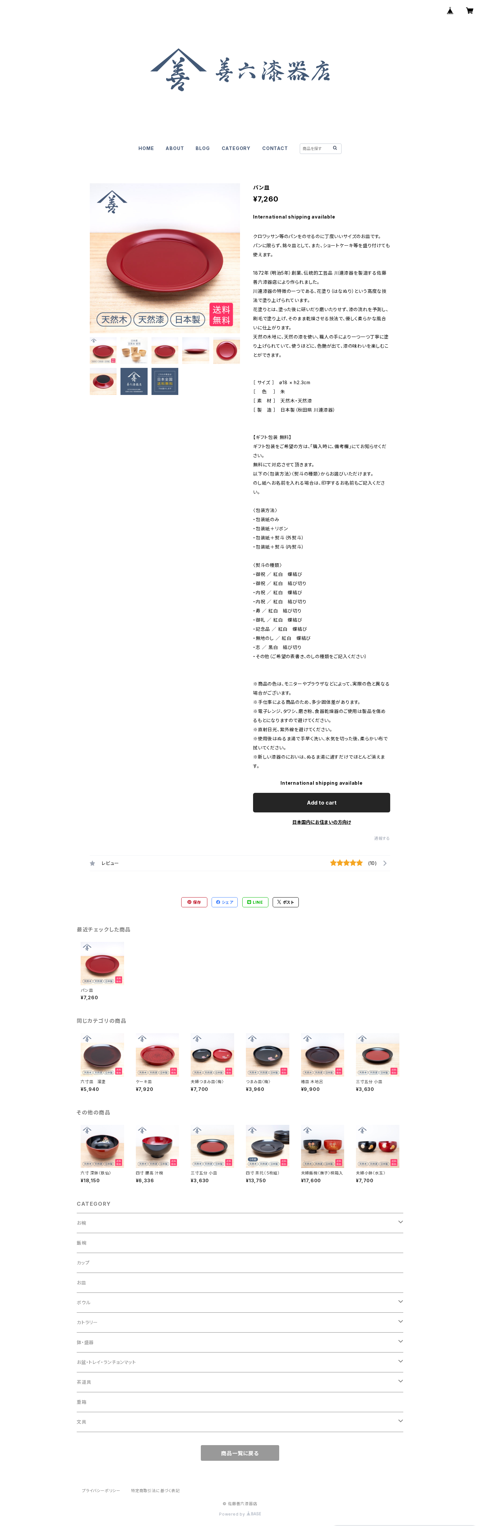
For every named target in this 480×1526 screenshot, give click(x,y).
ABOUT (175, 148)
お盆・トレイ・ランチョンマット (106, 1362)
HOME (146, 148)
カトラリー (87, 1322)
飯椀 (82, 1243)
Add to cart (322, 802)
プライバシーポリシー (101, 1490)
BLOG (203, 148)
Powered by (233, 1514)
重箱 (82, 1402)
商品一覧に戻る (240, 1453)
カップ (83, 1262)
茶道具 (84, 1382)
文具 (82, 1422)
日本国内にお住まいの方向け (321, 822)
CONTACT (275, 148)
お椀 (81, 1223)
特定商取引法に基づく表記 (155, 1490)
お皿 (81, 1282)
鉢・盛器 (85, 1342)
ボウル (83, 1302)
